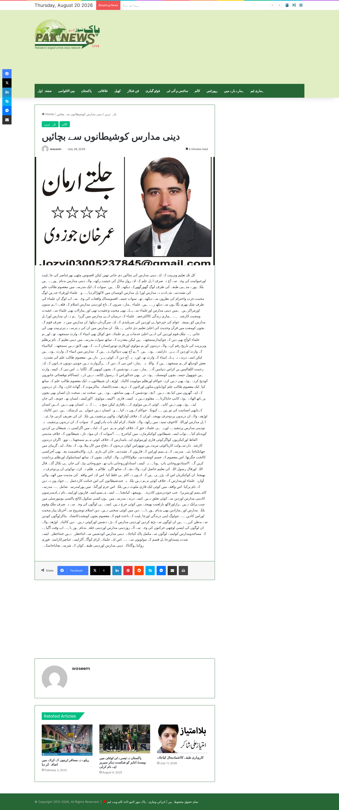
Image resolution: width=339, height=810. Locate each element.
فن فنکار (133, 91)
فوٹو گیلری (153, 91)
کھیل (117, 91)
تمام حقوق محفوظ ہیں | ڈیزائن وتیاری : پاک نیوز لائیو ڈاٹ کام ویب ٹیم (152, 802)
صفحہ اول (45, 91)
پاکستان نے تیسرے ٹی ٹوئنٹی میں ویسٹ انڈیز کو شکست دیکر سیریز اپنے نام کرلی (122, 762)
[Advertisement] (215, 47)
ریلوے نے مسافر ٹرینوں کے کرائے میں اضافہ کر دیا (65, 762)
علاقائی (103, 91)
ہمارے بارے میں (234, 91)
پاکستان (86, 91)
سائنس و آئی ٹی (177, 91)
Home (49, 114)
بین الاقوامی (66, 91)
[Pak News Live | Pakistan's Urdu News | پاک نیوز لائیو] (67, 34)
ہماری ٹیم (257, 91)
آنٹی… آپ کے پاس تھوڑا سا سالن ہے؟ (150, 5)
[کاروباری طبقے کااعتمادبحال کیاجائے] (182, 739)
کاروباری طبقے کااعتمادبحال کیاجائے (180, 757)
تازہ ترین (110, 114)
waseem (55, 149)
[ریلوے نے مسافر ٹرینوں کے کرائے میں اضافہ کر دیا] (67, 740)
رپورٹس (212, 91)
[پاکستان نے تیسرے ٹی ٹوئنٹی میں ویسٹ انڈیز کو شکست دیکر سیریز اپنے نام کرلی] (124, 739)
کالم (197, 91)
